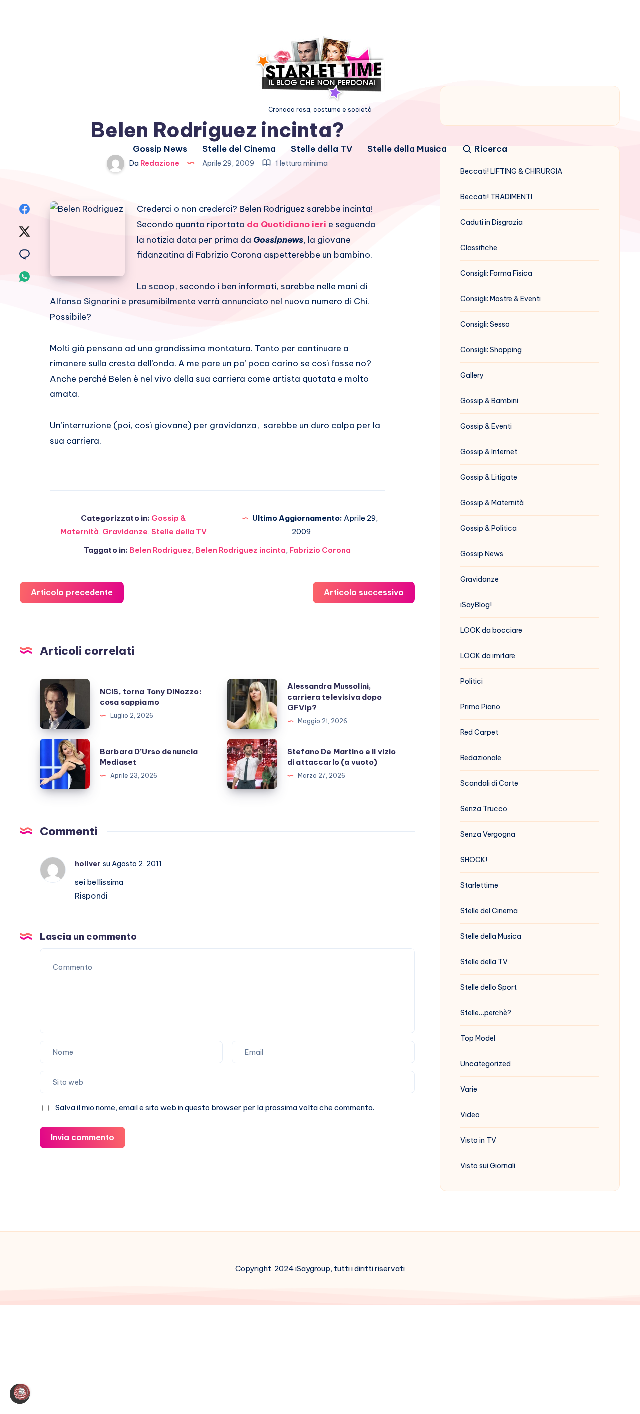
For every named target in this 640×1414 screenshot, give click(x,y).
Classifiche (479, 248)
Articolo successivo (364, 593)
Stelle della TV (321, 149)
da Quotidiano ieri (287, 224)
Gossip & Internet (489, 452)
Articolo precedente (72, 593)
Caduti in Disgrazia (491, 222)
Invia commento (82, 1137)
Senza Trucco (484, 809)
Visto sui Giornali (488, 1166)
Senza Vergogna (488, 834)
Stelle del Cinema (239, 149)
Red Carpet (479, 732)
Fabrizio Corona (320, 550)
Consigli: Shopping (491, 350)
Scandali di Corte (489, 783)
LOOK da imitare (488, 656)
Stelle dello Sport (488, 987)
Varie (469, 1089)
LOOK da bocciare (491, 630)
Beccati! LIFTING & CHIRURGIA (511, 171)
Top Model (478, 1038)
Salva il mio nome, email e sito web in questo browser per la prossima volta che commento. (215, 1107)
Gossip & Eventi (486, 426)
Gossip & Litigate (489, 477)
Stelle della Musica (407, 149)
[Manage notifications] (22, 1392)
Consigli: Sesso (485, 324)
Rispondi (91, 896)
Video (470, 1115)
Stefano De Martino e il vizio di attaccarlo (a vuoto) (342, 757)
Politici (471, 681)
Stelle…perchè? (486, 1013)
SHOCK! (474, 860)
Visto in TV (478, 1140)
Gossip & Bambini (489, 401)
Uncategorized (485, 1064)
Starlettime (479, 885)
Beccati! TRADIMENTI (496, 197)
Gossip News (160, 149)
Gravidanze (125, 531)
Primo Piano (480, 707)
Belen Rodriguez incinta (241, 550)
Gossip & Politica (488, 528)
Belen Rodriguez (161, 550)
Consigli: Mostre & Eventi (500, 299)
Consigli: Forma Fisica (496, 273)
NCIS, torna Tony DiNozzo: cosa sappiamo (151, 697)
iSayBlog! (476, 605)
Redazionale (481, 758)
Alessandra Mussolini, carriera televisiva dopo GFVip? (335, 697)
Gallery (472, 375)
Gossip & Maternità (492, 503)
